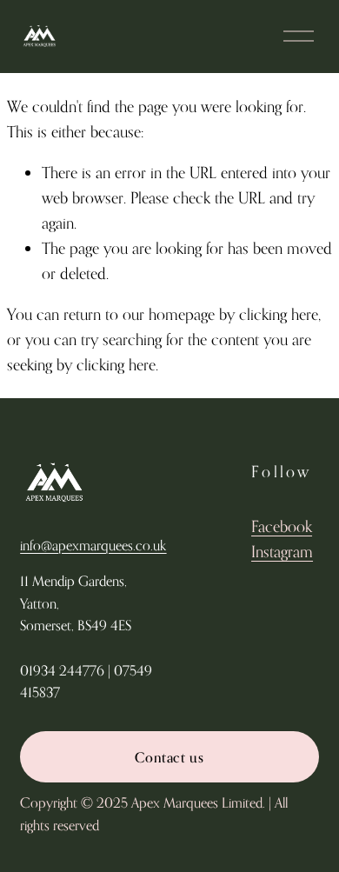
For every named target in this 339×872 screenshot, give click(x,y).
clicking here (278, 313)
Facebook (281, 526)
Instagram (282, 551)
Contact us (169, 757)
